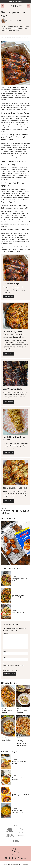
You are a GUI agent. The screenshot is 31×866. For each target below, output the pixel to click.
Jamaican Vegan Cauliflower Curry (18, 811)
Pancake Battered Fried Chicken (12, 568)
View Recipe (8, 296)
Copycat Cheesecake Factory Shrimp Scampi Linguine (22, 742)
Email (5, 657)
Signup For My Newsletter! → (15, 1)
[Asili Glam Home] (16, 6)
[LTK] (25, 858)
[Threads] (18, 858)
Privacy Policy (5, 864)
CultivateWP (25, 864)
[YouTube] (21, 858)
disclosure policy (25, 37)
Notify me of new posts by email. (11, 670)
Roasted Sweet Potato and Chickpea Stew (20, 795)
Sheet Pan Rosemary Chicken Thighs (18, 596)
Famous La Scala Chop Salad (22, 711)
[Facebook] (12, 858)
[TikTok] (15, 858)
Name (5, 651)
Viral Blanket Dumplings (6, 741)
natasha (9, 20)
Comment (6, 633)
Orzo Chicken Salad (18, 612)
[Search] (28, 6)
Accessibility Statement (13, 864)
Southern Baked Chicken (7, 711)
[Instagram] (6, 858)
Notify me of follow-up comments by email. (13, 665)
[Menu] (2, 6)
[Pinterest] (9, 858)
